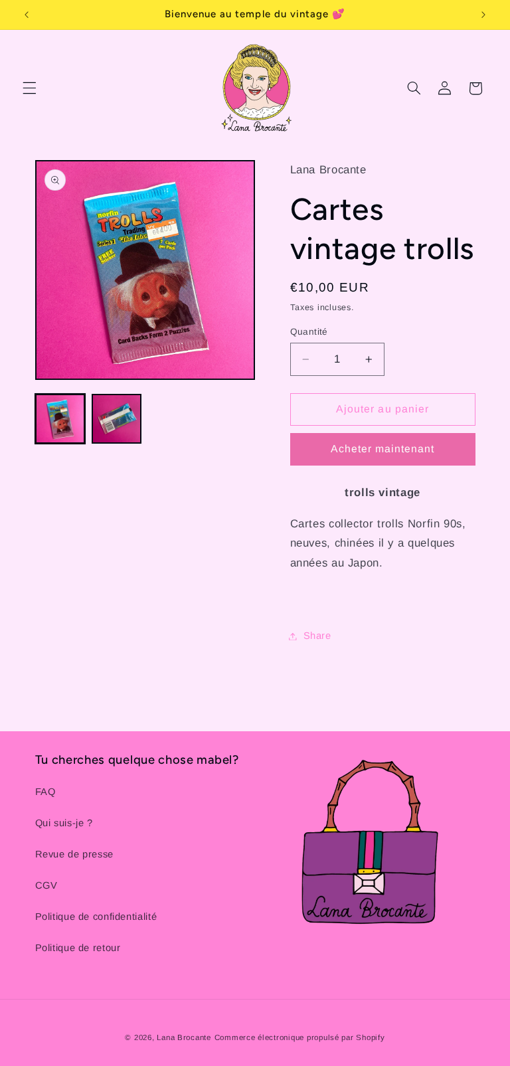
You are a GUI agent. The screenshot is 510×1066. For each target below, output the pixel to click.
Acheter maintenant (383, 448)
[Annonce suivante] (483, 14)
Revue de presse (74, 854)
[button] (29, 88)
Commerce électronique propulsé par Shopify (299, 1037)
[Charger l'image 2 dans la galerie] (116, 419)
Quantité (309, 332)
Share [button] (317, 635)
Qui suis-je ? (64, 823)
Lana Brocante (184, 1037)
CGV (46, 885)
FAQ (45, 791)
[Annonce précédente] (26, 14)
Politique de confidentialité (96, 916)
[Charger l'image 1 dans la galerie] (60, 419)
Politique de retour (78, 947)
